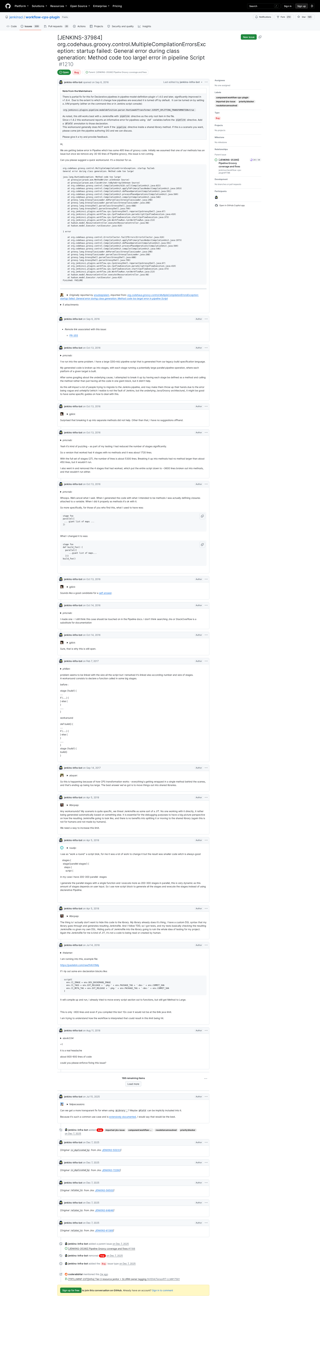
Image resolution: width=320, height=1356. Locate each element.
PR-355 (74, 335)
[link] (76, 1130)
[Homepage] (8, 6)
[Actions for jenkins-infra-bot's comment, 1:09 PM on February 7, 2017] (206, 661)
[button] (202, 516)
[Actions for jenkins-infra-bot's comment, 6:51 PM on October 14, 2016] (206, 605)
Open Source (78, 6)
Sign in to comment (162, 1290)
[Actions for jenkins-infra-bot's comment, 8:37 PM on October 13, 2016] (206, 347)
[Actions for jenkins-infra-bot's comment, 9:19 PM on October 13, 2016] (206, 406)
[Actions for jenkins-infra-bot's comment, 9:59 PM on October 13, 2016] (206, 432)
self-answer (105, 593)
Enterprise (100, 6)
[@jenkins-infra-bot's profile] (61, 81)
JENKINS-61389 (104, 1230)
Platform (20, 6)
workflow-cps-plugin (43, 17)
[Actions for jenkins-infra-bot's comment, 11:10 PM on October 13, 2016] (206, 579)
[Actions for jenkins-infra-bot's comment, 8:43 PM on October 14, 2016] (206, 635)
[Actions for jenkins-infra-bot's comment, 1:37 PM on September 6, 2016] (206, 319)
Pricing (117, 6)
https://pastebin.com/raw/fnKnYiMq (79, 965)
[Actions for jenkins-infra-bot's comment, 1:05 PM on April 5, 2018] (206, 840)
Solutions (38, 6)
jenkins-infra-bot (73, 82)
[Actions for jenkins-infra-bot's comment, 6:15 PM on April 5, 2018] (206, 908)
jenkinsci (16, 17)
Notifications (265, 17)
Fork (285, 17)
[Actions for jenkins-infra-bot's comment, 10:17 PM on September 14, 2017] (206, 767)
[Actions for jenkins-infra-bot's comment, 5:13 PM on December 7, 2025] (206, 1142)
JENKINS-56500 (104, 1190)
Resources (57, 6)
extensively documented (122, 1116)
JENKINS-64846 (104, 1210)
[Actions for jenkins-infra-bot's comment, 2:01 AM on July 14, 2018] (206, 945)
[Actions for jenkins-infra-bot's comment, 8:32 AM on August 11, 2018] (206, 1030)
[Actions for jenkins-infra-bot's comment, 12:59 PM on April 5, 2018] (206, 797)
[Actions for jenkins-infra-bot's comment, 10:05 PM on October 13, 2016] (206, 484)
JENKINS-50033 (111, 1150)
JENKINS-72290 (111, 1170)
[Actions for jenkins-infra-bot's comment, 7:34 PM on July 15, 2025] (206, 1096)
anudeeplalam (101, 295)
